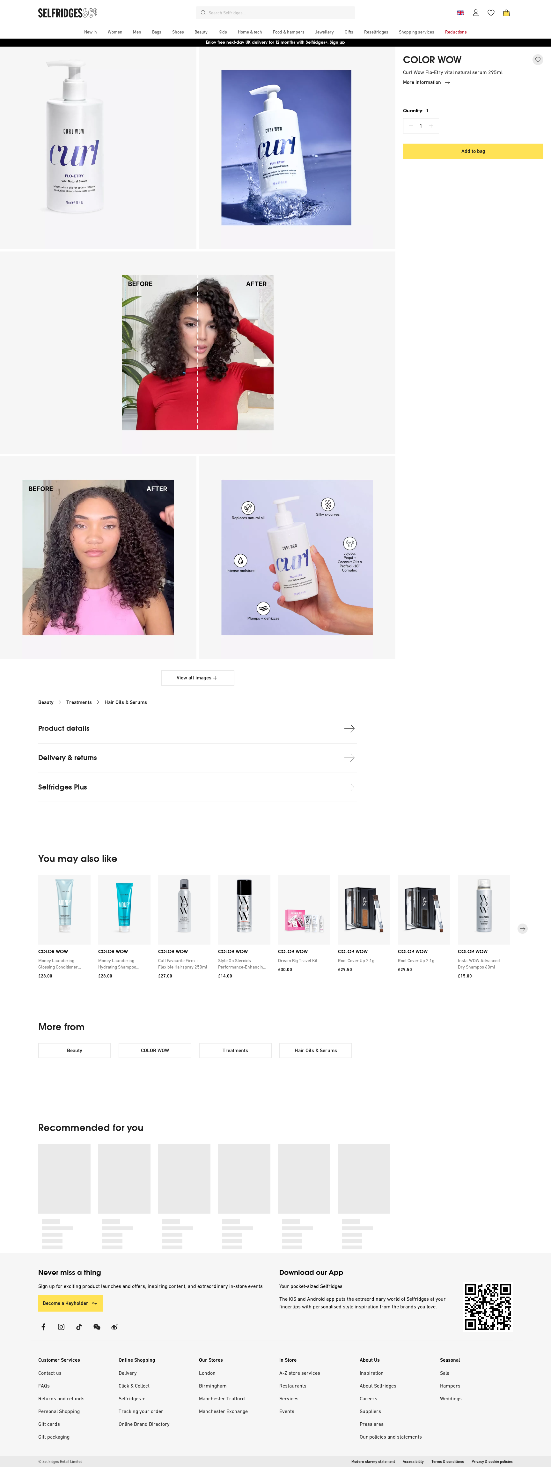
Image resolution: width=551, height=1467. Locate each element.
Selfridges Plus (62, 787)
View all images (194, 678)
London (207, 1373)
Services (288, 1398)
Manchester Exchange (223, 1411)
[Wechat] (97, 1331)
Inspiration (372, 1373)
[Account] (475, 12)
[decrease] (411, 126)
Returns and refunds (61, 1398)
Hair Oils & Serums (126, 702)
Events (286, 1411)
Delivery (128, 1373)
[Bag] (506, 12)
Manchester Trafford (222, 1398)
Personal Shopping (59, 1411)
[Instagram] (61, 1331)
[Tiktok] (79, 1331)
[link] (63, 963)
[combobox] (281, 13)
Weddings (451, 1398)
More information (422, 82)
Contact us (50, 1373)
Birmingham (213, 1385)
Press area (372, 1424)
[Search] (203, 12)
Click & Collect (134, 1385)
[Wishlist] (491, 12)
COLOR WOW (432, 60)
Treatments (79, 702)
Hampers (450, 1385)
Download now (313, 42)
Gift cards (49, 1424)
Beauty (46, 702)
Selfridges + (132, 1398)
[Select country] (460, 12)
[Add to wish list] (538, 59)
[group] (275, 929)
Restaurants (292, 1385)
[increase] (431, 126)
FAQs (44, 1385)
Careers (368, 1398)
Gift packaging (54, 1437)
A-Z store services (299, 1373)
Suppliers (370, 1411)
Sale (444, 1373)
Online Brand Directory (144, 1424)
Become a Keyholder (65, 1303)
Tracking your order (141, 1411)
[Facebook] (43, 1331)
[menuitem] (90, 32)
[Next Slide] (523, 929)
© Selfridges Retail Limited (60, 1461)
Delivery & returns (67, 757)
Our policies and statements (391, 1437)
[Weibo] (115, 1331)
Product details (64, 728)
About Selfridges (378, 1385)
